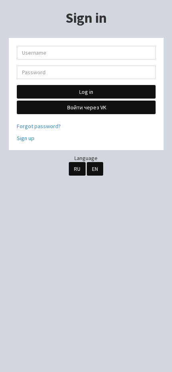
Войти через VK (86, 107)
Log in (86, 91)
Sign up (25, 138)
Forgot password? (39, 126)
